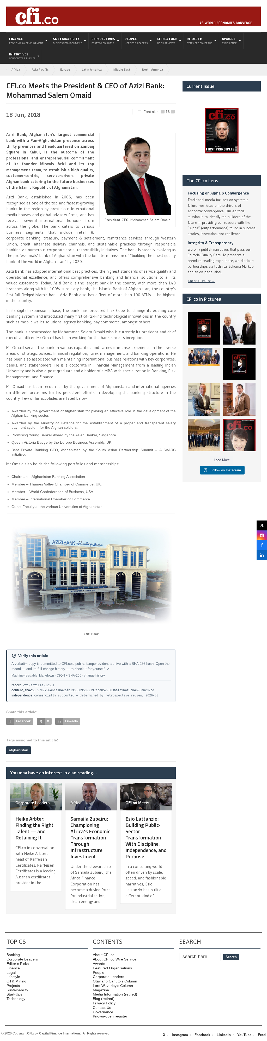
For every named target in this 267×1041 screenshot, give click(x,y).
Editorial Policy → (201, 281)
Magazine (101, 990)
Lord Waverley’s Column (113, 985)
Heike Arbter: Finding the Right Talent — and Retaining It (34, 828)
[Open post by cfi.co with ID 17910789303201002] (204, 328)
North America (152, 69)
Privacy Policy (104, 1003)
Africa (15, 69)
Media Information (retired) (115, 994)
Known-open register (110, 1016)
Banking (13, 955)
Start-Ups (14, 994)
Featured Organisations (112, 968)
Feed (262, 1035)
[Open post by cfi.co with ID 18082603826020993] (239, 399)
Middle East (121, 69)
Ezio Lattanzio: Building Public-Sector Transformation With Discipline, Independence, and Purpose (146, 837)
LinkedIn (224, 1035)
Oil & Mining (16, 981)
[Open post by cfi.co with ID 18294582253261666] (204, 435)
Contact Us (102, 1007)
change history (94, 675)
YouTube (244, 1035)
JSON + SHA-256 (69, 675)
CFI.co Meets (137, 802)
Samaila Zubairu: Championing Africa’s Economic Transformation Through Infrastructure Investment (90, 837)
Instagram (180, 1035)
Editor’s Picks (18, 964)
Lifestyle (13, 977)
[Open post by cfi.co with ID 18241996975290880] (239, 435)
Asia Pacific (40, 69)
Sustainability (17, 990)
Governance (103, 1012)
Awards (99, 964)
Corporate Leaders (32, 802)
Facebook (202, 1035)
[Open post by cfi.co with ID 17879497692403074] (239, 328)
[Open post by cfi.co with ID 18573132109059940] (204, 364)
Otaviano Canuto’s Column (115, 981)
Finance (13, 968)
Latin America (92, 69)
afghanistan (18, 750)
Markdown (46, 675)
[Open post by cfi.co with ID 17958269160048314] (239, 364)
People (98, 972)
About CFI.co (103, 955)
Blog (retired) (103, 999)
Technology (16, 999)
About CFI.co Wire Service (114, 959)
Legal (11, 972)
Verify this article (33, 656)
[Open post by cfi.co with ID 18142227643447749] (204, 399)
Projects (13, 985)
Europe (65, 69)
